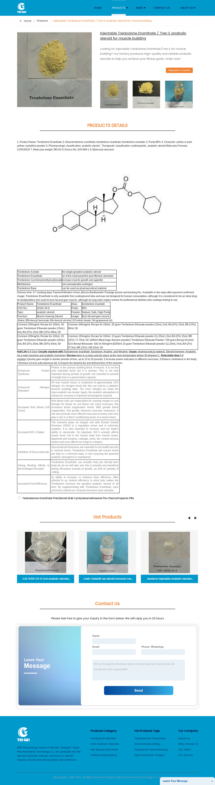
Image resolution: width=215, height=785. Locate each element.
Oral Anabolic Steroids (105, 744)
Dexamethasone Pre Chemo (99, 498)
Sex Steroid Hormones (104, 750)
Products (118, 8)
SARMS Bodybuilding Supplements (103, 755)
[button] (189, 518)
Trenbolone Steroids (103, 738)
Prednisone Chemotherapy (151, 750)
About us (186, 8)
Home (97, 8)
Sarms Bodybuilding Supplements (147, 744)
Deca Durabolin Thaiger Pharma (149, 755)
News (139, 8)
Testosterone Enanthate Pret (40, 498)
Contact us (162, 8)
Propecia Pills (125, 498)
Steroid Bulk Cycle (70, 498)
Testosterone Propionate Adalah (150, 738)
